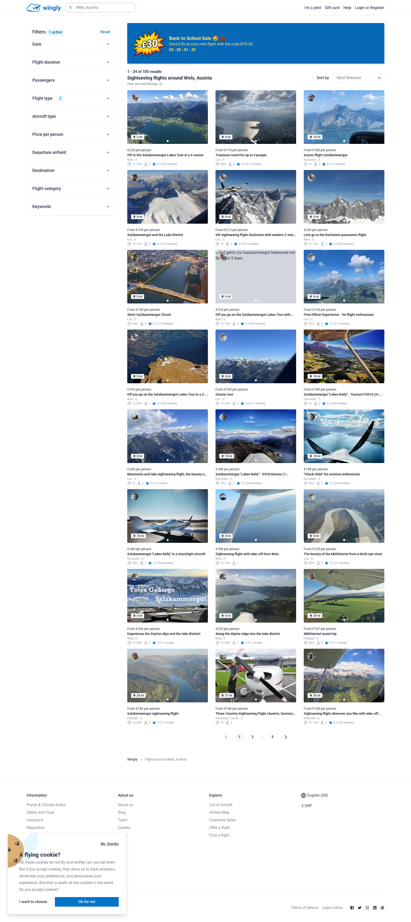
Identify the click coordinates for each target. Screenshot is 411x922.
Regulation (36, 827)
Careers (124, 827)
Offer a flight (219, 827)
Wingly (132, 759)
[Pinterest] (382, 908)
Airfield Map (219, 812)
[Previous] (226, 737)
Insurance (35, 820)
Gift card (332, 7)
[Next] (286, 737)
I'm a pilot (312, 7)
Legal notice (332, 907)
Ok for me (86, 901)
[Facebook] (352, 908)
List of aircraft (220, 805)
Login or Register (369, 7)
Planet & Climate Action (46, 805)
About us (125, 805)
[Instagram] (367, 908)
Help (347, 7)
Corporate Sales (222, 820)
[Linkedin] (375, 908)
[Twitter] (360, 908)
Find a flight (219, 835)
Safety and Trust (40, 812)
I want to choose (33, 901)
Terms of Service (304, 907)
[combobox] (100, 7)
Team (122, 820)
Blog (122, 812)
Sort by (323, 78)
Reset (105, 32)
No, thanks (110, 844)
